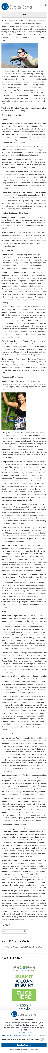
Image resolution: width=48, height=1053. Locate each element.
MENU (24, 14)
